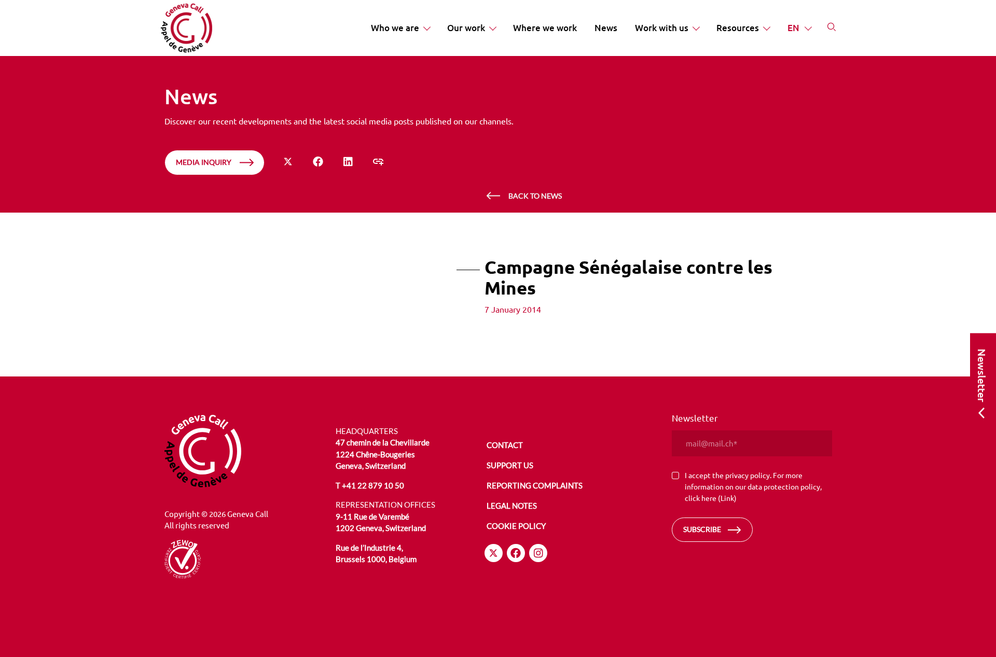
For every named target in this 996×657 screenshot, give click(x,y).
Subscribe (702, 529)
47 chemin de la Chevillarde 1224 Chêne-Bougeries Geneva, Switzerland (383, 454)
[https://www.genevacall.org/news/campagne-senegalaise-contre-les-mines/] (378, 161)
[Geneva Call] (244, 451)
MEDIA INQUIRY (203, 162)
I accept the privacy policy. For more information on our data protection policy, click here (753, 486)
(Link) (727, 497)
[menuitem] (400, 28)
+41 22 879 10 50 (373, 485)
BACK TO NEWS (535, 195)
